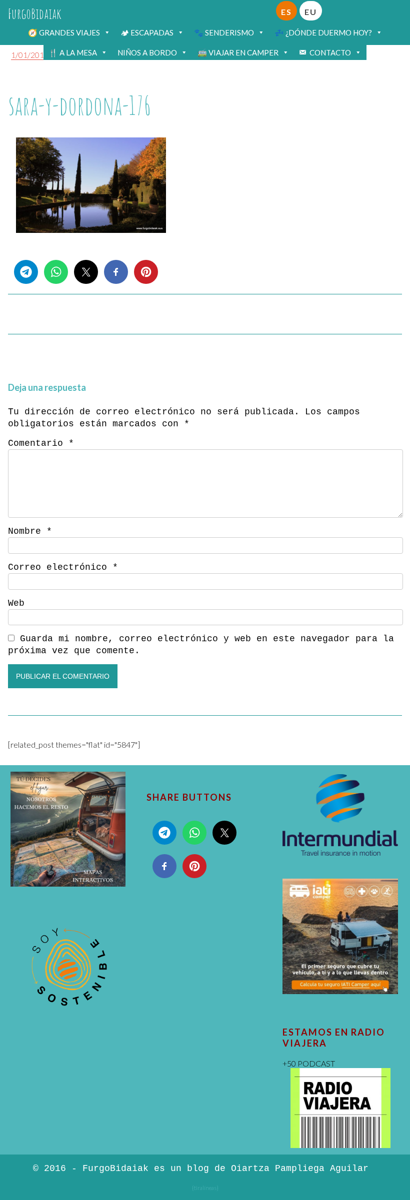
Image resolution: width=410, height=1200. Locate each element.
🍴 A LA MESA (72, 52)
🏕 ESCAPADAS (147, 32)
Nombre (30, 531)
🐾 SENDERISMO (224, 32)
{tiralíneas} (205, 1188)
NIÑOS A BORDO (147, 52)
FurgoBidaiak (35, 13)
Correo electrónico (63, 567)
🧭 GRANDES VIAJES (64, 32)
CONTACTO (330, 52)
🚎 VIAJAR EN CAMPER (238, 52)
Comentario (41, 443)
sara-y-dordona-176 (80, 105)
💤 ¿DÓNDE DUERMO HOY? (323, 32)
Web (16, 603)
